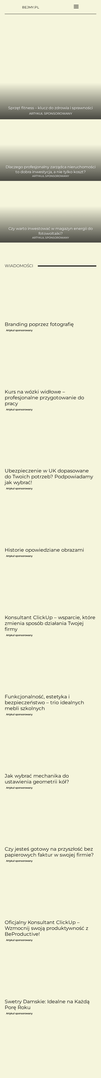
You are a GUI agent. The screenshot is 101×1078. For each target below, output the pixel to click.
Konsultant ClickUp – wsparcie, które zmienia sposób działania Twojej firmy (50, 623)
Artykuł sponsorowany (50, 113)
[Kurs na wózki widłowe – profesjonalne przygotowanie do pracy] (50, 364)
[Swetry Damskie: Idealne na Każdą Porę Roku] (50, 973)
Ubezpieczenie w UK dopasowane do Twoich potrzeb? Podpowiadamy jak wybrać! (49, 476)
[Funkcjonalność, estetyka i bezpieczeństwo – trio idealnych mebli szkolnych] (50, 669)
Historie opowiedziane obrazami (44, 550)
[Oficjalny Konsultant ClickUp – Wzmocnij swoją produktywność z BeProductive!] (50, 894)
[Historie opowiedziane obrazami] (50, 522)
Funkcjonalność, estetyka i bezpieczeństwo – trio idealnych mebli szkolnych (44, 702)
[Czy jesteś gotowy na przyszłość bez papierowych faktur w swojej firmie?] (50, 821)
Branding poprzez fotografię (39, 324)
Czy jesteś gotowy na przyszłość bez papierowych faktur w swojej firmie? (49, 852)
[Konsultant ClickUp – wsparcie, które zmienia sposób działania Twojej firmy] (50, 589)
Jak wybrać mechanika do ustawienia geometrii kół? (37, 779)
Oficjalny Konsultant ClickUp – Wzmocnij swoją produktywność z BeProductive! (46, 928)
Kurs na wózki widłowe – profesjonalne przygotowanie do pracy (44, 397)
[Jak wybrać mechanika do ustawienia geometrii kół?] (50, 748)
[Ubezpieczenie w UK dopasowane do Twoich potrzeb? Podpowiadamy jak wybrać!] (50, 443)
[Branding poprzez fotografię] (50, 296)
